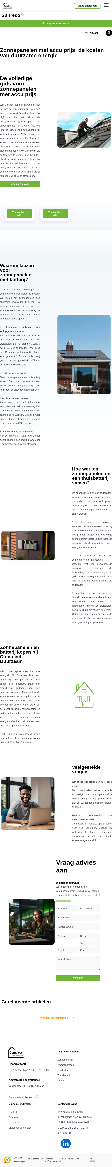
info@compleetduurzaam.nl (72, 1128)
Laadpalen (63, 1070)
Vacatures (14, 1122)
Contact (61, 1080)
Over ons (13, 1117)
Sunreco (10, 15)
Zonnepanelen (65, 1059)
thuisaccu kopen (30, 738)
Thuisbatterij (63, 1075)
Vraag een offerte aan (20, 1128)
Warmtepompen (65, 1065)
